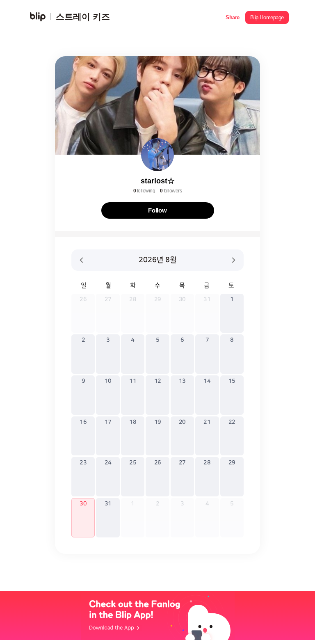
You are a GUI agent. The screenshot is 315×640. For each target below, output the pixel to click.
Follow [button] (157, 210)
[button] (233, 17)
